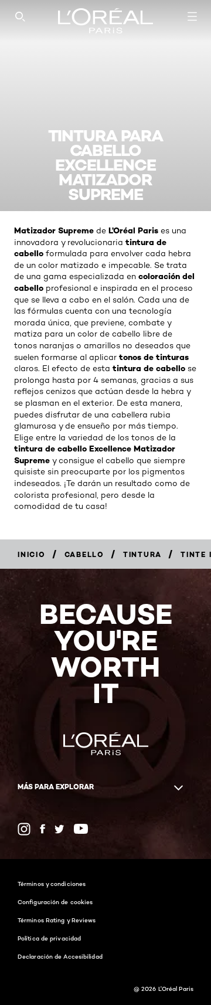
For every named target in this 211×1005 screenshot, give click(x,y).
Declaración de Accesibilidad (60, 956)
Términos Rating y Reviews (57, 919)
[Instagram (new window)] (24, 829)
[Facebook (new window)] (42, 829)
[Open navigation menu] (192, 16)
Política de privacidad (49, 938)
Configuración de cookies (55, 901)
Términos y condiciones (52, 883)
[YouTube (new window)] (81, 829)
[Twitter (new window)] (59, 829)
